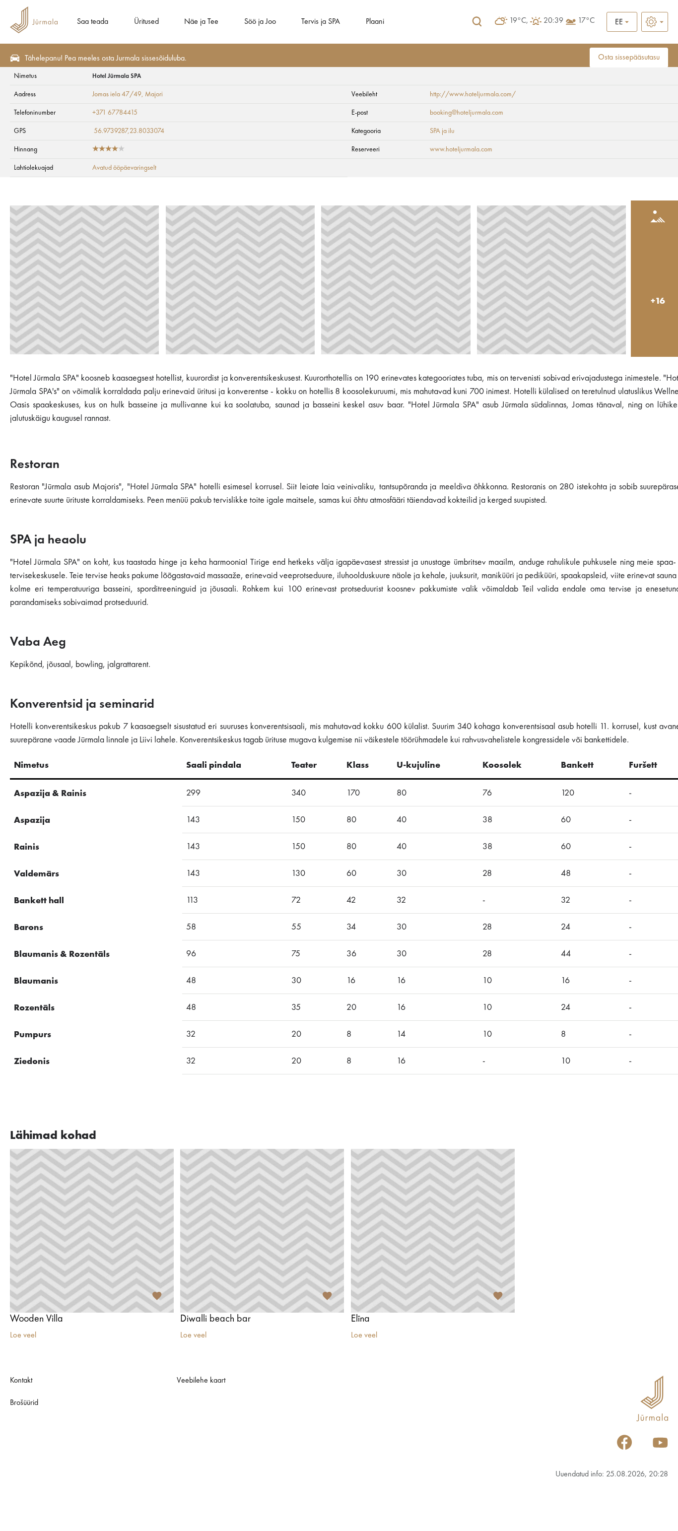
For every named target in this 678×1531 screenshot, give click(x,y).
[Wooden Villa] (92, 1231)
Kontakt (21, 1381)
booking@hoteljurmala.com (466, 112)
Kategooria (366, 131)
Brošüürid (24, 1403)
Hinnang (25, 149)
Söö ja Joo (260, 22)
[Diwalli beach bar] (262, 1231)
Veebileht (364, 94)
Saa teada (92, 22)
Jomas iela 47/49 (116, 94)
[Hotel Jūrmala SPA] (84, 279)
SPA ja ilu (442, 131)
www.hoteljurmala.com (461, 149)
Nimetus (25, 75)
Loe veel (23, 1335)
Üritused (146, 22)
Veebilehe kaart (201, 1381)
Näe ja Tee (201, 22)
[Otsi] (477, 22)
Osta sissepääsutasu (629, 58)
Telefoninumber (35, 112)
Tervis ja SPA (320, 22)
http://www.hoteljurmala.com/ (473, 94)
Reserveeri (365, 149)
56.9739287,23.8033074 (129, 131)
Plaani (375, 22)
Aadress (25, 94)
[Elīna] (433, 1231)
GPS (20, 131)
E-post (359, 112)
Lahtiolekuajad (33, 167)
